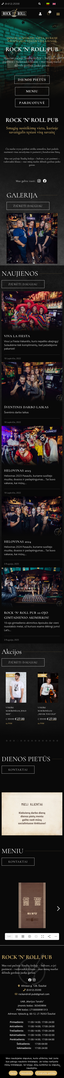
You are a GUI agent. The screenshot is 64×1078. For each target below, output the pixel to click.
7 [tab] (28, 741)
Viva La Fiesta (17, 336)
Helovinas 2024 (17, 542)
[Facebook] (30, 980)
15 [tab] (57, 741)
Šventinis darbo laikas (26, 407)
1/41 (9, 936)
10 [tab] (39, 741)
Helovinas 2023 (17, 471)
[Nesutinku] (60, 1066)
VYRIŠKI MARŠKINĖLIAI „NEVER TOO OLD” (15, 710)
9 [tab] (35, 741)
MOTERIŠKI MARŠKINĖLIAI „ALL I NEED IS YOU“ (48, 710)
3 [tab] (14, 741)
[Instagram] (34, 980)
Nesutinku (26, 1073)
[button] (39, 3)
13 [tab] (50, 741)
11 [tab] (43, 741)
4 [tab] (17, 741)
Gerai (13, 1073)
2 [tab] (10, 741)
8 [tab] (32, 741)
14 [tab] (53, 741)
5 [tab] (21, 741)
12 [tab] (46, 741)
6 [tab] (25, 741)
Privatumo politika (46, 1073)
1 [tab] (7, 741)
